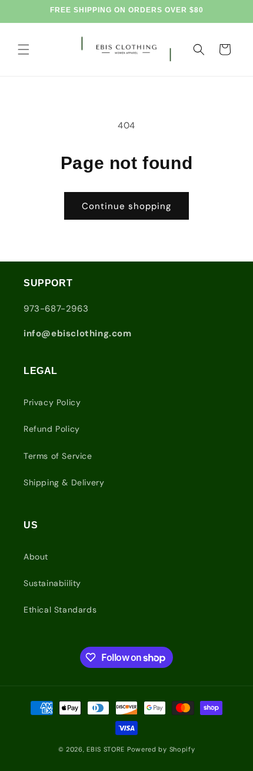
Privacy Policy (52, 402)
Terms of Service (58, 456)
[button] (23, 49)
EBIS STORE (105, 749)
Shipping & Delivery (64, 482)
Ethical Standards (60, 609)
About (36, 556)
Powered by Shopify (161, 749)
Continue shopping (126, 206)
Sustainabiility (52, 583)
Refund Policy (52, 428)
